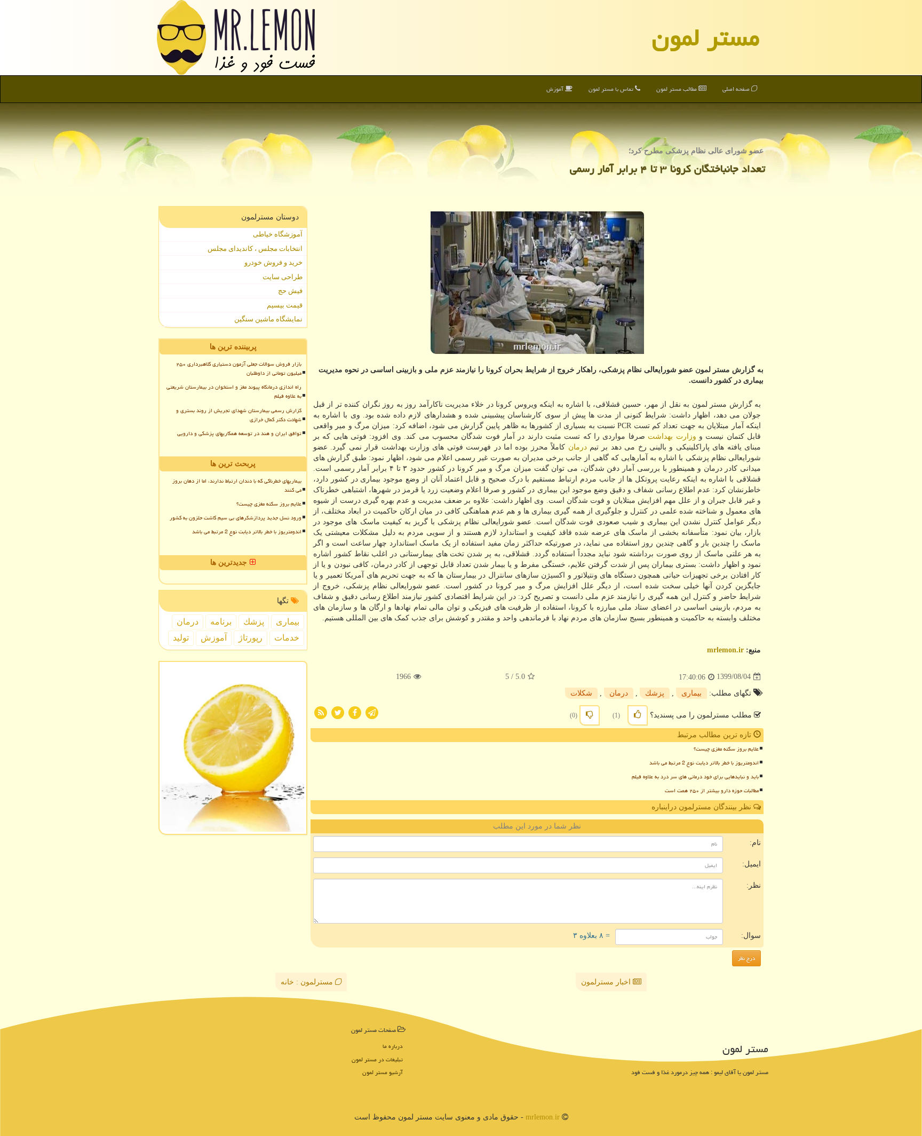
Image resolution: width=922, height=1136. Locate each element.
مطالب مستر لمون (677, 88)
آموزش (555, 88)
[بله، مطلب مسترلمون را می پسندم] (637, 715)
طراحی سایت (283, 277)
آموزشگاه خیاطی (278, 234)
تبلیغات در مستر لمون (377, 1059)
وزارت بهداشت (672, 436)
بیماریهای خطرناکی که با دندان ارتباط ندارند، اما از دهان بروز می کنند (236, 485)
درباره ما (393, 1046)
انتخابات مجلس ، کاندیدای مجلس (255, 248)
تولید (181, 637)
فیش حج (290, 291)
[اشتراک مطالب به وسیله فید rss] (320, 712)
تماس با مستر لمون (612, 88)
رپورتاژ (251, 637)
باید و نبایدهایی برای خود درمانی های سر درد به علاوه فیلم (695, 776)
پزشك (654, 693)
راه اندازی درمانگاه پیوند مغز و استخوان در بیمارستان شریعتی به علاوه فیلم (233, 391)
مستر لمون (706, 37)
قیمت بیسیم (285, 305)
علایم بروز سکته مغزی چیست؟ (726, 749)
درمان (577, 447)
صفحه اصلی (736, 88)
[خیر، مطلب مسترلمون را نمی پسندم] (589, 715)
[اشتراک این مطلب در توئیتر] (337, 712)
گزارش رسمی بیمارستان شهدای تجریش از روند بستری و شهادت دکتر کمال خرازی (238, 415)
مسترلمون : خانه (308, 982)
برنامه (221, 621)
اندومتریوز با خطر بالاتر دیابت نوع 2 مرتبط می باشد (704, 763)
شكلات (581, 693)
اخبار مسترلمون (607, 982)
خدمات (286, 637)
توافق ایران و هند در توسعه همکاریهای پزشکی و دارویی (239, 433)
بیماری (691, 693)
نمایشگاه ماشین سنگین (268, 319)
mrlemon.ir (725, 650)
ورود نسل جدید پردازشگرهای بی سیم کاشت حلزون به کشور (235, 517)
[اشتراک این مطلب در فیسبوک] (354, 712)
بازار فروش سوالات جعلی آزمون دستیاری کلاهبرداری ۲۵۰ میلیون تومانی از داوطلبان (238, 368)
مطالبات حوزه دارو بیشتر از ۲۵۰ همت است (712, 790)
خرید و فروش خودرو (273, 262)
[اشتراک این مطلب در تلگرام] (371, 712)
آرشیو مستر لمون (382, 1072)
